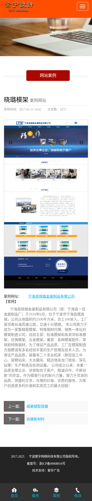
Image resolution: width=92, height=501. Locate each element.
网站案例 (48, 75)
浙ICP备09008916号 (52, 463)
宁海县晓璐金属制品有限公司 (51, 296)
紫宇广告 (54, 470)
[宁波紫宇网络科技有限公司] (19, 5)
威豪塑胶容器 (37, 406)
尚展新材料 (35, 419)
